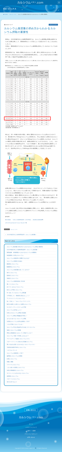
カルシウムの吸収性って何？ (15, 353)
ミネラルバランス (12, 350)
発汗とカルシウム (12, 272)
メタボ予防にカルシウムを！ (15, 324)
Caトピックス (53, 24)
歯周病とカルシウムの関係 (14, 356)
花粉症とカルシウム (12, 278)
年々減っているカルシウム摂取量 (16, 293)
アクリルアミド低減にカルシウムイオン (18, 339)
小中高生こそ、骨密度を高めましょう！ (18, 295)
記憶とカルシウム (12, 359)
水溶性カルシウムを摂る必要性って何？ (18, 321)
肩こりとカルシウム (12, 284)
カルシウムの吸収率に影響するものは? (18, 258)
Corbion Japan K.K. (30, 448)
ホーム (31, 424)
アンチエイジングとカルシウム (16, 298)
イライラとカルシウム (13, 364)
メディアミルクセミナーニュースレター (15, 222)
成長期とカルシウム (12, 376)
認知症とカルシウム (12, 275)
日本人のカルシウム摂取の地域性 (16, 313)
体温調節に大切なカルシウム (15, 255)
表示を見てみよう (12, 382)
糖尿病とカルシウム (12, 264)
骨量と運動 (10, 362)
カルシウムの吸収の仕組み (14, 261)
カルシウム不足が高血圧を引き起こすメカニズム (21, 327)
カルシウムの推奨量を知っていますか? (18, 270)
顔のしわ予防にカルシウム (14, 290)
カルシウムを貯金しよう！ (14, 310)
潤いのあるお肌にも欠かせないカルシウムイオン (21, 344)
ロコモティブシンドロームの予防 (16, 307)
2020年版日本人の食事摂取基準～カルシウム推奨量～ (22, 234)
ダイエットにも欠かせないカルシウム (18, 373)
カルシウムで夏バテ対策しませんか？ (18, 336)
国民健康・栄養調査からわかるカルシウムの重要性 (21, 252)
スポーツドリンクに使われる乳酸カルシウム (20, 341)
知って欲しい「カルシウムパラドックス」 (19, 301)
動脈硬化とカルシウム (13, 267)
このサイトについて (31, 427)
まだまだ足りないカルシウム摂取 (16, 318)
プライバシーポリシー (31, 434)
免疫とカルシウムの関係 (14, 330)
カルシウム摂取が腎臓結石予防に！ (17, 316)
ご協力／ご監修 (31, 430)
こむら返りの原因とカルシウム (16, 367)
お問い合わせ (31, 437)
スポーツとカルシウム (13, 379)
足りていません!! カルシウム (15, 287)
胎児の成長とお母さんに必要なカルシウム (19, 304)
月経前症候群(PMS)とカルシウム (16, 347)
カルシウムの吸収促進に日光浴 (16, 281)
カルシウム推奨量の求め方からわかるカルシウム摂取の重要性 (25, 247)
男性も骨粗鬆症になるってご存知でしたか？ (20, 333)
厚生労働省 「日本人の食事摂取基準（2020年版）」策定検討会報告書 (23, 219)
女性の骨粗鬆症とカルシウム (15, 370)
